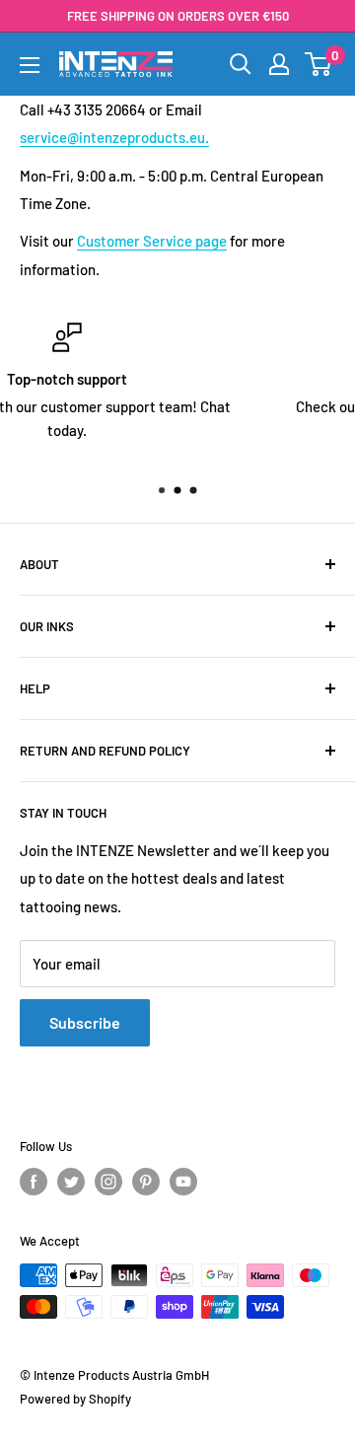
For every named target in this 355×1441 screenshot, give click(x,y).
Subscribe (84, 1022)
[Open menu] (29, 65)
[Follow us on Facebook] (33, 1181)
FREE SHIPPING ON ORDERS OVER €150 (178, 16)
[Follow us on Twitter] (71, 1181)
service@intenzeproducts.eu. (114, 137)
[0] (319, 64)
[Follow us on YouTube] (183, 1181)
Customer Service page (152, 241)
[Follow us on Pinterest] (146, 1181)
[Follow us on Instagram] (108, 1181)
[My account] (279, 64)
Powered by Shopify (75, 1398)
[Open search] (240, 64)
